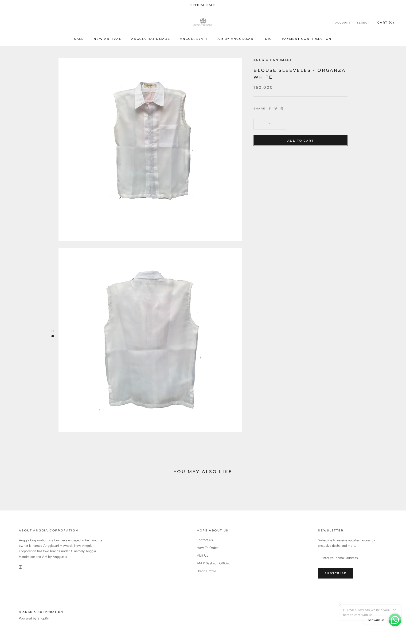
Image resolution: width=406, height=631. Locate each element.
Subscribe (336, 573)
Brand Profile (206, 571)
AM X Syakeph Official (213, 563)
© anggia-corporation (41, 612)
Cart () (385, 22)
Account (343, 22)
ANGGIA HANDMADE (273, 60)
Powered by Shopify (34, 618)
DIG (268, 39)
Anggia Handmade (150, 39)
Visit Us (202, 555)
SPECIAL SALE (203, 5)
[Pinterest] (282, 108)
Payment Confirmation (307, 39)
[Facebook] (269, 108)
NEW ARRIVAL (107, 39)
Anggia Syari (194, 39)
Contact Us (205, 540)
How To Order (207, 548)
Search (363, 22)
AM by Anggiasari (236, 39)
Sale (79, 39)
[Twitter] (275, 108)
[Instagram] (20, 567)
